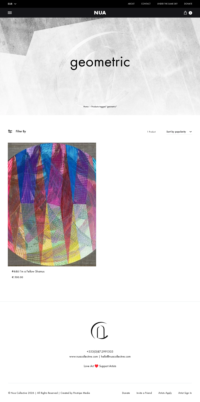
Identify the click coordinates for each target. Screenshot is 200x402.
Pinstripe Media (81, 393)
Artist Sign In (185, 393)
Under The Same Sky (167, 4)
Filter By (20, 131)
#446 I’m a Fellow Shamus (28, 271)
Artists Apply (165, 393)
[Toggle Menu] (10, 13)
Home (85, 106)
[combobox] (179, 131)
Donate (188, 4)
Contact (146, 4)
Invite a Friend (144, 393)
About (131, 4)
